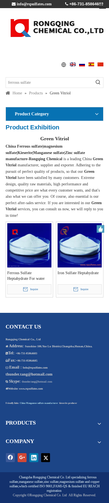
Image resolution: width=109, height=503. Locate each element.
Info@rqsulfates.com (35, 367)
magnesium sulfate (72, 482)
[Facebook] (10, 457)
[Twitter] (45, 457)
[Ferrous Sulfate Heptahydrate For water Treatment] (29, 245)
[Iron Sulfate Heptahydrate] (80, 245)
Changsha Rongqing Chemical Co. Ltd (44, 477)
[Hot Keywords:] (98, 83)
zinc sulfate (51, 482)
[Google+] (22, 457)
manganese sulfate (31, 482)
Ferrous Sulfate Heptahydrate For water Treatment (26, 276)
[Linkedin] (33, 457)
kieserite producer (68, 403)
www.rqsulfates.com (31, 388)
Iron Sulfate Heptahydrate (78, 273)
